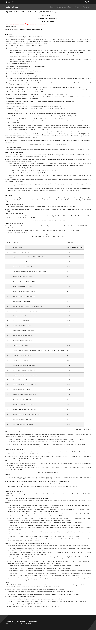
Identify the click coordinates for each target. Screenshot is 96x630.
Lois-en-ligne (12, 7)
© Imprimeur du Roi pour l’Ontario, (18, 624)
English (87, 2)
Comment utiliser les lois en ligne (60, 7)
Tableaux (86, 7)
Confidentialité (20, 621)
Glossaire (77, 7)
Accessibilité (9, 621)
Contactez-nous (32, 621)
